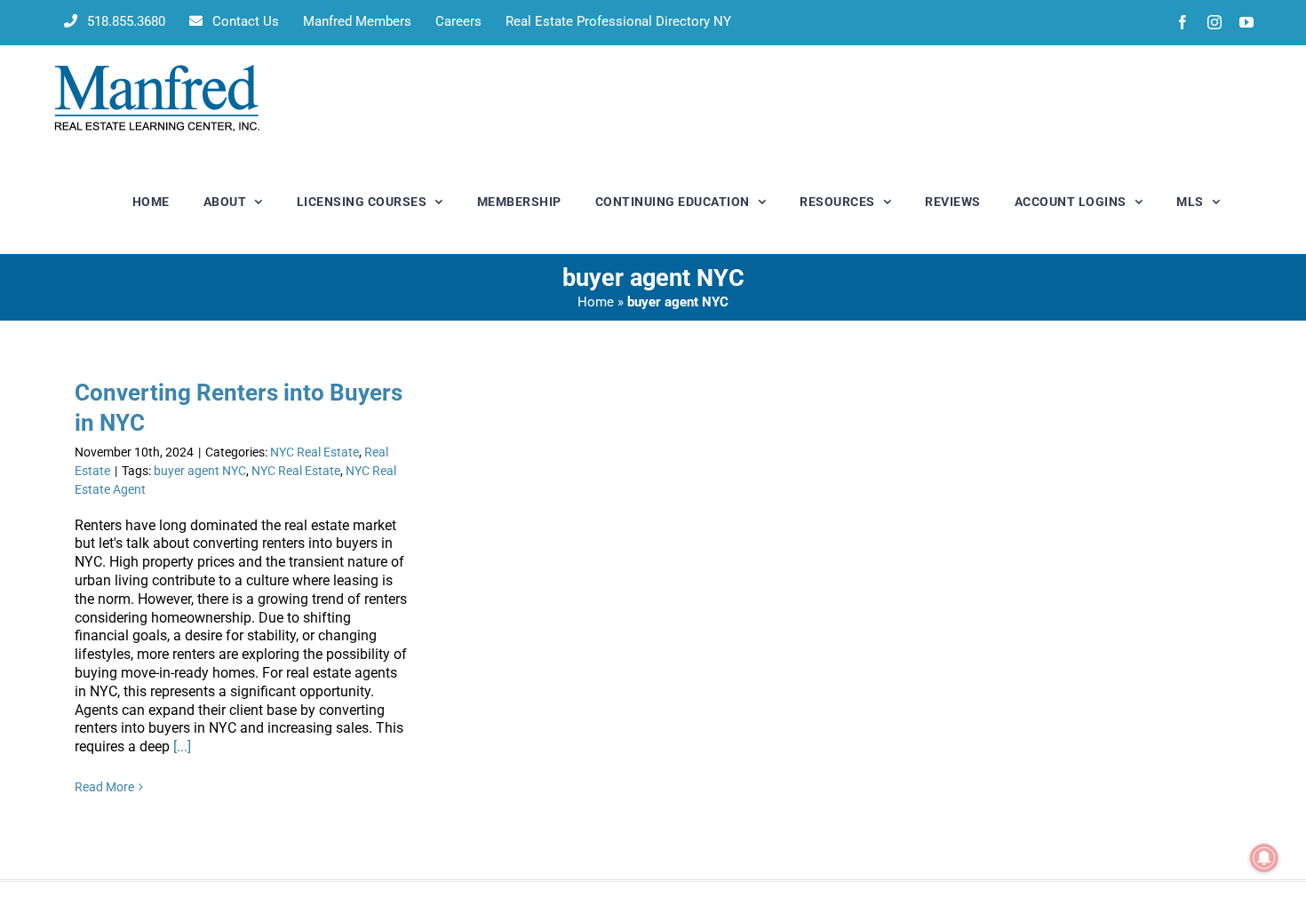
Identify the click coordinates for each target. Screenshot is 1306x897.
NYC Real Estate (314, 452)
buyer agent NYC (200, 471)
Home (595, 302)
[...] (182, 746)
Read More (104, 787)
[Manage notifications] (1264, 858)
